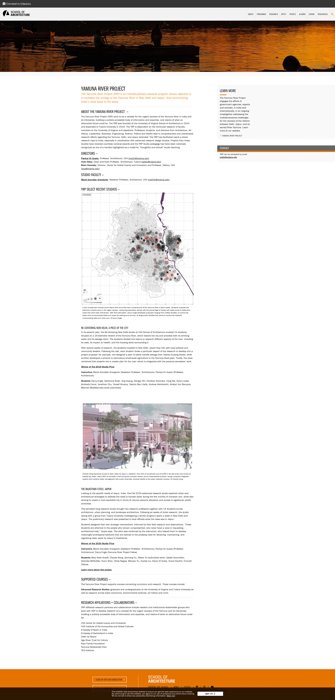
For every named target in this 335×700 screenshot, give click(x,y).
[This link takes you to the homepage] (16, 14)
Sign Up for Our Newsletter (109, 679)
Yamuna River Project (232, 135)
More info (171, 695)
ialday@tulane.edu (151, 161)
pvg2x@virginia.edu (138, 158)
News (176, 686)
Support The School (158, 686)
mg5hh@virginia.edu (158, 179)
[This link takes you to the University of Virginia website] (17, 3)
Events (187, 686)
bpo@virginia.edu (90, 168)
